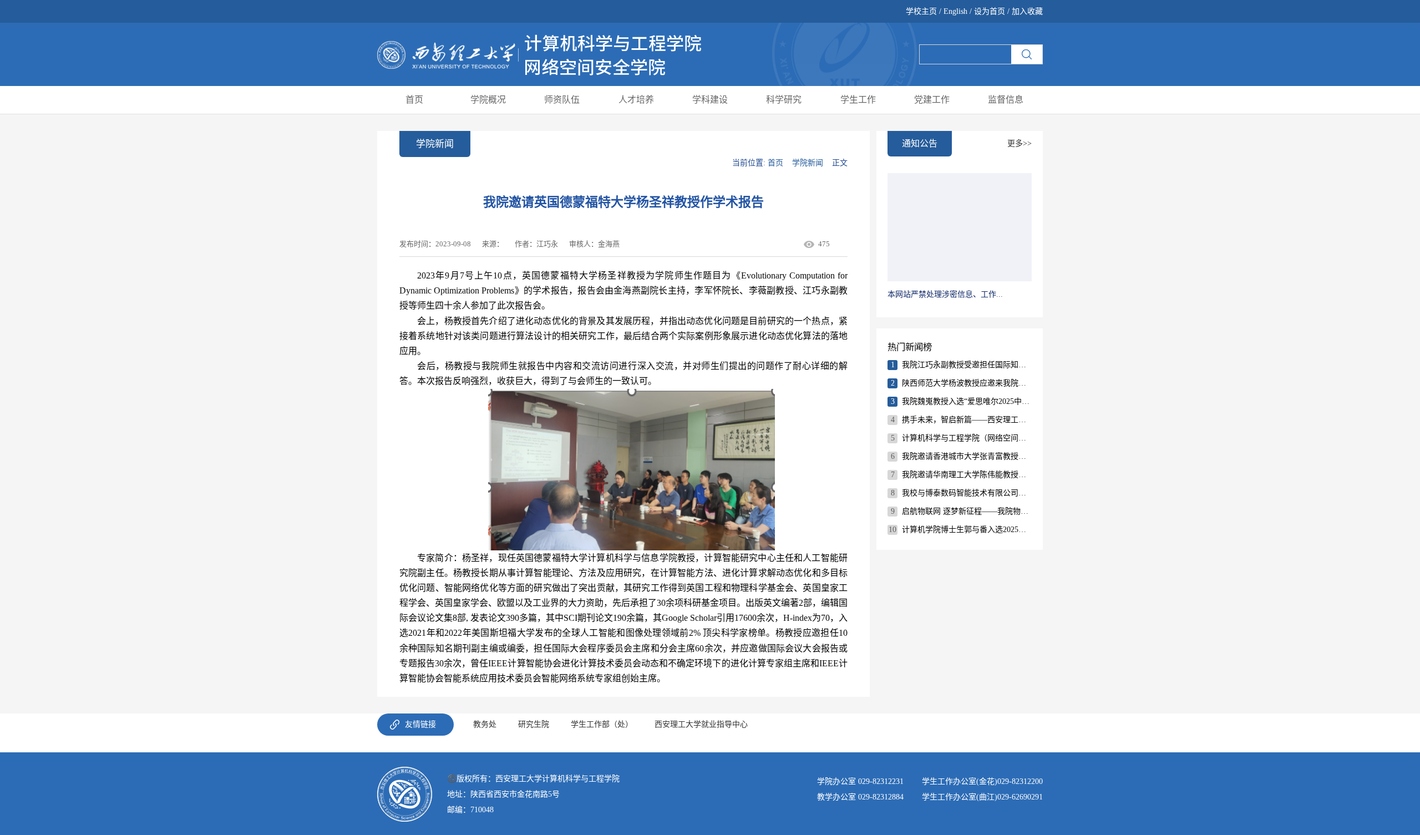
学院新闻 (807, 163)
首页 (414, 99)
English (955, 11)
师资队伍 (562, 99)
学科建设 (710, 99)
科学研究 (784, 99)
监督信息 (1005, 99)
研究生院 (533, 724)
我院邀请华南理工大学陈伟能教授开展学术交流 (966, 474)
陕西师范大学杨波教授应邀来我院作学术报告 (966, 383)
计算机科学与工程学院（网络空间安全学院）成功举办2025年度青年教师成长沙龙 (966, 438)
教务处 (484, 724)
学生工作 (858, 99)
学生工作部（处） (602, 724)
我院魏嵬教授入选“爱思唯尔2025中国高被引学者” (966, 401)
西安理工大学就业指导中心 (701, 724)
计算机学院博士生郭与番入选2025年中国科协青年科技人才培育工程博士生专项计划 (966, 529)
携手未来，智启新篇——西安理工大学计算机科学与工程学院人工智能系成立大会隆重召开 (966, 420)
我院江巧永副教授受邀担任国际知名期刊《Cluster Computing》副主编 (966, 365)
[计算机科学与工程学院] (539, 53)
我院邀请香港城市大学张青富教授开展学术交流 (966, 456)
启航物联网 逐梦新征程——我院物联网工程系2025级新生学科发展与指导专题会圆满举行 (966, 511)
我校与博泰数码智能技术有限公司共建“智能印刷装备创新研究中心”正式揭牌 (966, 493)
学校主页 (922, 11)
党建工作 (932, 99)
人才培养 (636, 99)
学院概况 (488, 99)
